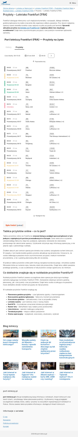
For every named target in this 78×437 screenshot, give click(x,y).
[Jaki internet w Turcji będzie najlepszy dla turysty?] (11, 369)
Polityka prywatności (10, 423)
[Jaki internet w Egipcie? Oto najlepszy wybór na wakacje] (29, 369)
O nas (5, 417)
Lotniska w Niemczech (24, 8)
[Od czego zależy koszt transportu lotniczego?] (11, 336)
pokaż (20, 225)
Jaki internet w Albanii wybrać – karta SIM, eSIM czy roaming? (48, 375)
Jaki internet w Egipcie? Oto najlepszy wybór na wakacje (29, 375)
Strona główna (8, 8)
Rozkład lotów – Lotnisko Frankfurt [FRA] (18, 11)
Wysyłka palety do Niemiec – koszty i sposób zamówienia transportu (29, 344)
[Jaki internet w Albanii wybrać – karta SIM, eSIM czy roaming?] (48, 369)
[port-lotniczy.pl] (5, 3)
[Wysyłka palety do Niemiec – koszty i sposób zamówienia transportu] (29, 336)
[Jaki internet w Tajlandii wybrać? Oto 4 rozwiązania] (67, 369)
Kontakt (6, 426)
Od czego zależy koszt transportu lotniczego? (10, 342)
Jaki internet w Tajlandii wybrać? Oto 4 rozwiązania (66, 375)
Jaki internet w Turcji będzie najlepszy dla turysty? (9, 375)
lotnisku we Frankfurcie (29, 28)
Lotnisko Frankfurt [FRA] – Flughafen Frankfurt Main (54, 8)
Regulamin (7, 420)
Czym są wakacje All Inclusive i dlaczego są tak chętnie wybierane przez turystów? (48, 346)
